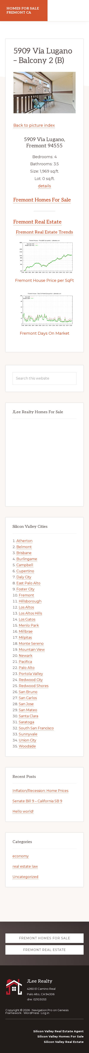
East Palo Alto (28, 583)
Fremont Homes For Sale (42, 200)
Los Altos (26, 607)
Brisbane (24, 553)
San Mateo (28, 710)
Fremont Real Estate (37, 222)
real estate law (25, 866)
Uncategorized (25, 877)
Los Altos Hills (30, 613)
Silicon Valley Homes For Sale (60, 1036)
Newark (25, 656)
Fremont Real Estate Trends (44, 232)
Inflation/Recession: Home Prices (40, 791)
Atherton (24, 541)
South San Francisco (36, 728)
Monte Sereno (31, 644)
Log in (45, 1013)
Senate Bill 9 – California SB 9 (37, 801)
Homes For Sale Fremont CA (22, 10)
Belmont (24, 547)
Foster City (25, 589)
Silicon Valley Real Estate (64, 1042)
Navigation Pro (42, 1010)
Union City (27, 740)
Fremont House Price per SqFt (44, 280)
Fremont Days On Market (44, 333)
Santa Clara (28, 716)
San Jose (26, 704)
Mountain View (32, 650)
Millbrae (26, 631)
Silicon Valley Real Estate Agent (58, 1031)
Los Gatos (27, 619)
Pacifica (25, 662)
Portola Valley (31, 674)
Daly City (23, 577)
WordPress (31, 1013)
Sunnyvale (28, 734)
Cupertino (25, 571)
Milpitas (25, 637)
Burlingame (26, 559)
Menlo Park (29, 625)
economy (21, 856)
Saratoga (26, 722)
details (44, 186)
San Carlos (28, 698)
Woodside (27, 746)
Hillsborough (30, 601)
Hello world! (23, 811)
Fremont (26, 595)
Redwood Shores (33, 686)
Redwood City (31, 680)
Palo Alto (27, 668)
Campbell (24, 565)
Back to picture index (34, 125)
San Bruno (28, 692)
